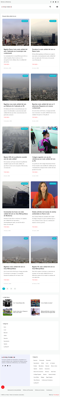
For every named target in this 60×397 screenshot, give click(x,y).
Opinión (5, 344)
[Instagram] (58, 2)
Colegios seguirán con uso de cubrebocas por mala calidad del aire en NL (43, 159)
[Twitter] (53, 2)
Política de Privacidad (28, 390)
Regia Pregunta (49, 377)
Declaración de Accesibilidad (14, 390)
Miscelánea (41, 365)
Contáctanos (49, 390)
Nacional (5, 332)
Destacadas (41, 360)
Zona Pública (36, 377)
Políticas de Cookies (39, 390)
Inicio (5, 327)
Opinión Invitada (52, 374)
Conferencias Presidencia (47, 380)
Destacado (48, 360)
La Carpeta (52, 363)
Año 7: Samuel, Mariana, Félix (19, 302)
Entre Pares (53, 371)
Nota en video (54, 365)
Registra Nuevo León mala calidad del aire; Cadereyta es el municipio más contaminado (15, 51)
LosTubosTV (6, 346)
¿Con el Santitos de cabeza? (46, 302)
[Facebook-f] (51, 2)
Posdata (35, 365)
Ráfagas (42, 377)
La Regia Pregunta (37, 374)
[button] (50, 7)
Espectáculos (6, 341)
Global (5, 335)
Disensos (47, 371)
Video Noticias (37, 380)
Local (5, 329)
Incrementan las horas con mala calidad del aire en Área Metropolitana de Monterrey (16, 213)
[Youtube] (56, 2)
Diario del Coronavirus (38, 371)
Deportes (6, 338)
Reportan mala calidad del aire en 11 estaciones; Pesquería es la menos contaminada (43, 106)
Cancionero (47, 368)
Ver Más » (7, 64)
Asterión (41, 368)
